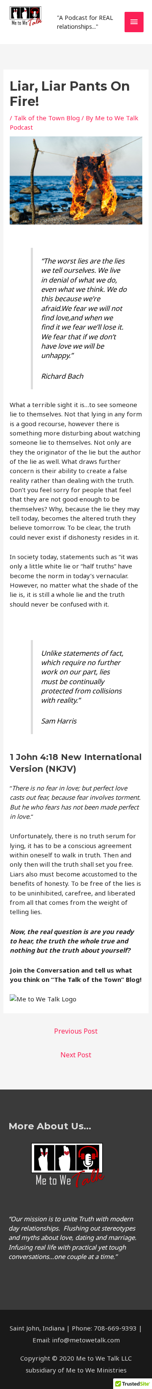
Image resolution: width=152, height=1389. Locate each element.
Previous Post (76, 1031)
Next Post (75, 1054)
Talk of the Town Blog (47, 118)
